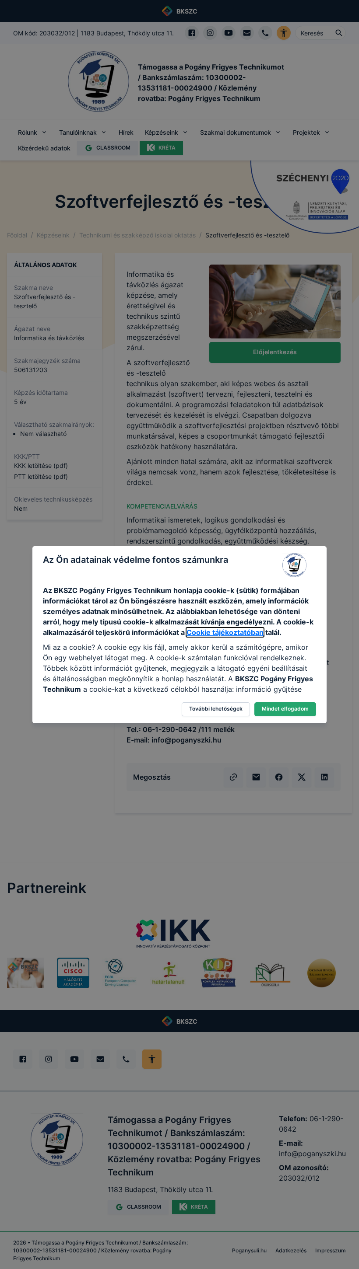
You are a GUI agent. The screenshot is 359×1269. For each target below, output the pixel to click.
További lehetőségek (216, 708)
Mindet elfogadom (285, 708)
